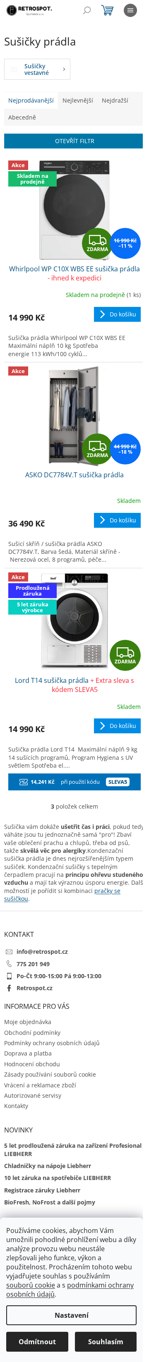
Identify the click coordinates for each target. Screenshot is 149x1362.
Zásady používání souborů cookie (50, 1074)
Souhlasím (105, 1341)
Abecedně (22, 117)
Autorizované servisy (32, 1095)
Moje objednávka (27, 1022)
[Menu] (130, 10)
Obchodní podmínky (32, 1032)
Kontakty (16, 1106)
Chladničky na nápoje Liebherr (47, 1166)
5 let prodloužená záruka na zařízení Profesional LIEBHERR (73, 1149)
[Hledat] (87, 10)
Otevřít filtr (74, 141)
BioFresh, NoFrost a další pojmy (49, 1202)
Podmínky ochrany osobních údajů (52, 1043)
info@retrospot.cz (42, 951)
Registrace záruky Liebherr (42, 1190)
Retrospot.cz (35, 988)
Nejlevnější (77, 100)
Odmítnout (37, 1341)
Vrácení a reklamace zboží (40, 1085)
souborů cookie (30, 1285)
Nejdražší (115, 100)
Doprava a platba (28, 1053)
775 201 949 (33, 964)
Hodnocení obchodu (32, 1064)
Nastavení (72, 1315)
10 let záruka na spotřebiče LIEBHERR (57, 1178)
